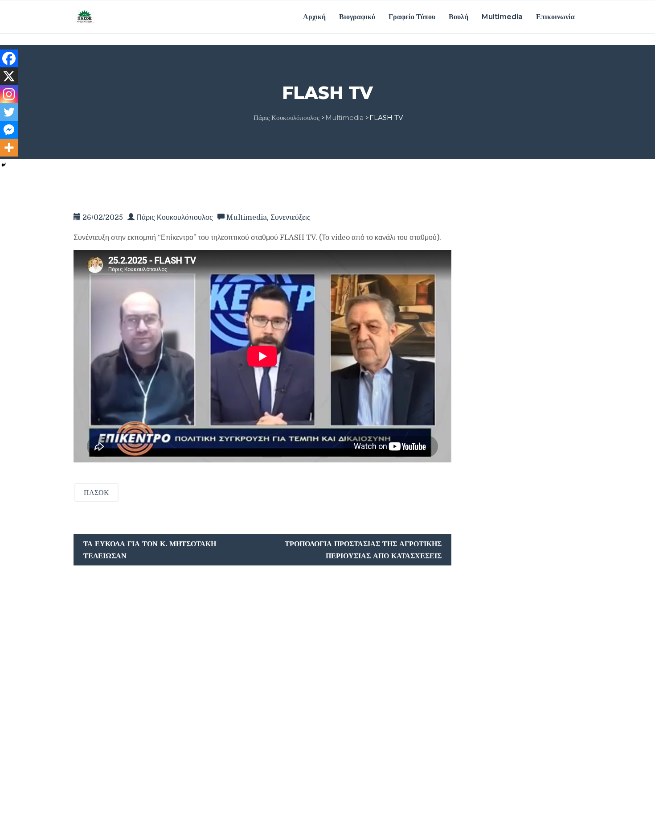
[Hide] (3, 165)
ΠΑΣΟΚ (96, 492)
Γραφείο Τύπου (412, 16)
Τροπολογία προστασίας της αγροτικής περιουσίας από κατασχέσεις (363, 550)
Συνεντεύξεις (290, 218)
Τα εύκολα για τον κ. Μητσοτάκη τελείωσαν (149, 550)
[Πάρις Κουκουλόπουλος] (85, 16)
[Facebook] (9, 58)
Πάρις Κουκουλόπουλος (174, 218)
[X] (9, 76)
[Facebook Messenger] (9, 130)
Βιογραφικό (357, 16)
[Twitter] (9, 112)
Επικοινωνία (555, 16)
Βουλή (458, 16)
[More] (9, 148)
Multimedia (502, 16)
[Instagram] (9, 94)
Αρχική (314, 16)
